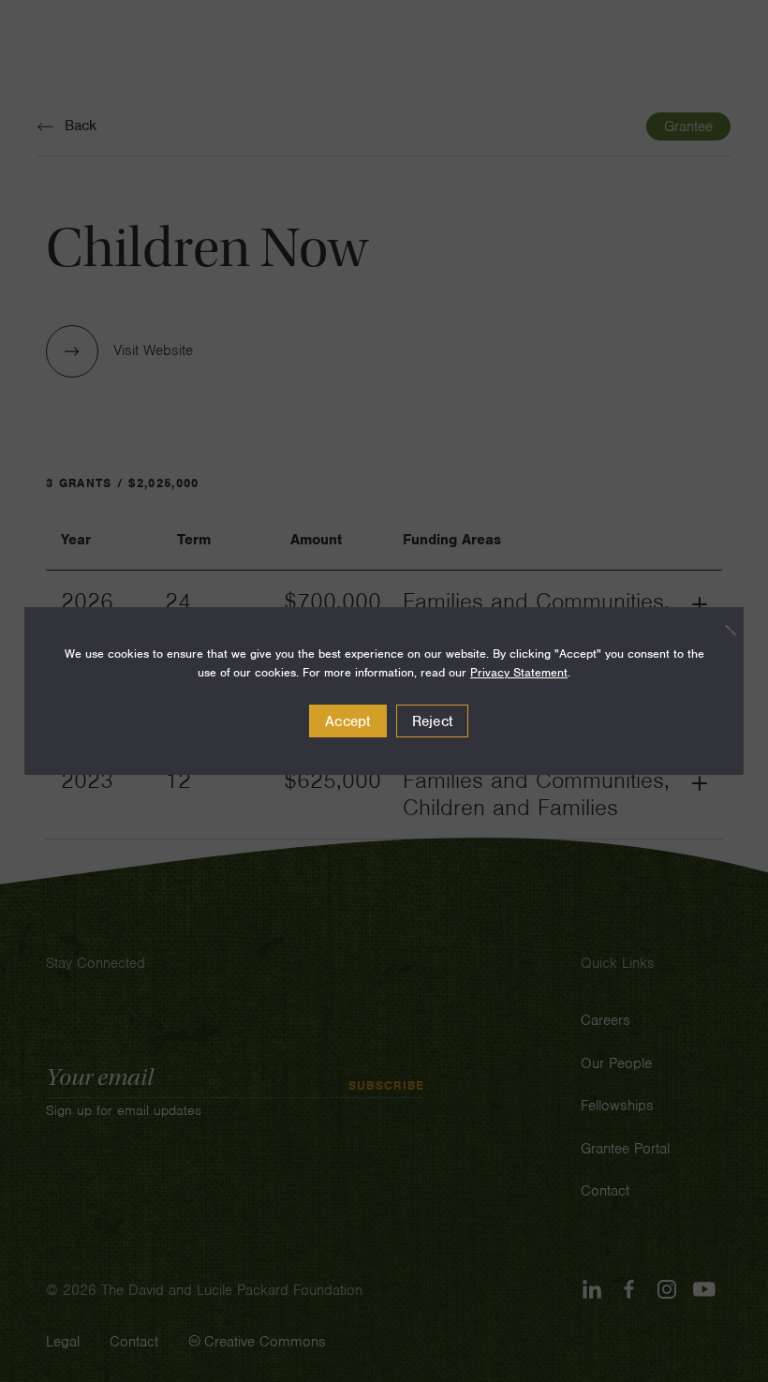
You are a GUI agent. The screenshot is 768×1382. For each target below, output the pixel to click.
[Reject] (720, 629)
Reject (432, 721)
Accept (348, 721)
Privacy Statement (519, 672)
